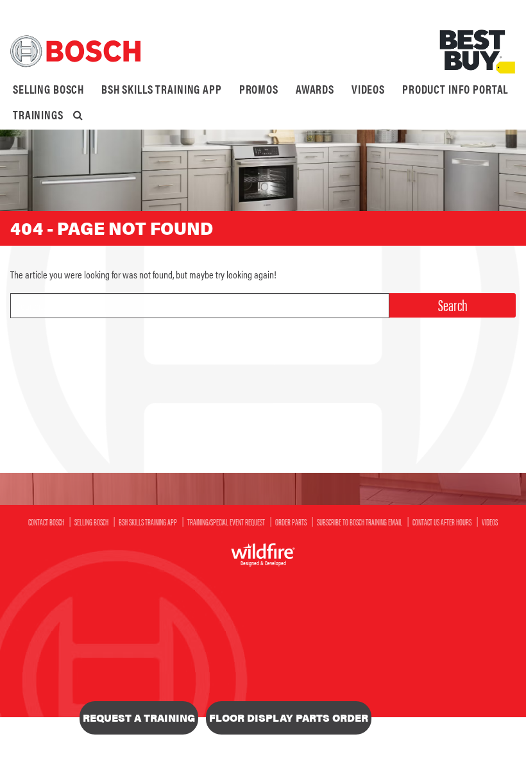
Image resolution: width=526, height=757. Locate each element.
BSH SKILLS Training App (161, 89)
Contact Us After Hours (441, 521)
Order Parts (291, 521)
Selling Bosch (48, 89)
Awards (315, 89)
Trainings (38, 114)
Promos (258, 89)
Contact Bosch (46, 521)
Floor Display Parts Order (288, 717)
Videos (368, 89)
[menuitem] (48, 89)
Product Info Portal (455, 89)
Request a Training (139, 717)
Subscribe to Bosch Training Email (359, 521)
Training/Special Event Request (226, 521)
